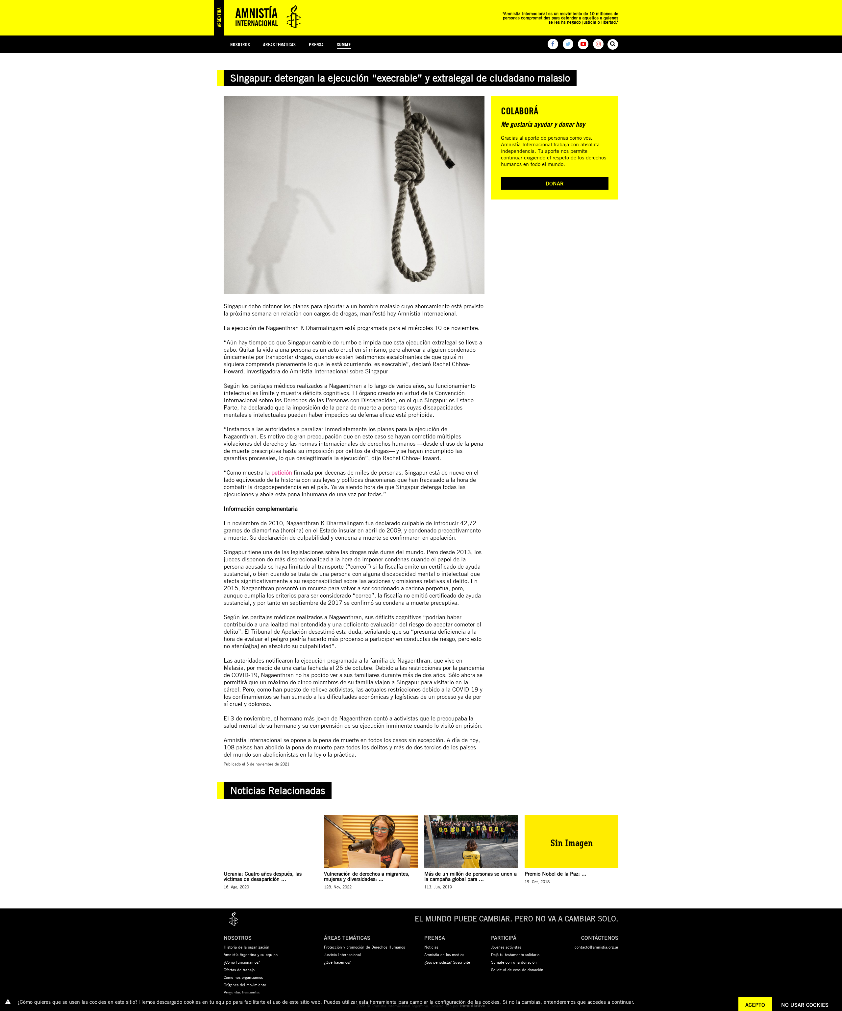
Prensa (316, 44)
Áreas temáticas (279, 44)
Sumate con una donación (514, 962)
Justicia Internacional (342, 954)
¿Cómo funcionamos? (242, 962)
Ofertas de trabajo (239, 969)
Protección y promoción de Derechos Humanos (364, 947)
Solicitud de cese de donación (517, 969)
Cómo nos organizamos (243, 977)
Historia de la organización (246, 947)
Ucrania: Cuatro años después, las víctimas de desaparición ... (263, 876)
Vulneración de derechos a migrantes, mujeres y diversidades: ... (366, 876)
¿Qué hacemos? (337, 962)
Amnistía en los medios (444, 954)
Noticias (431, 947)
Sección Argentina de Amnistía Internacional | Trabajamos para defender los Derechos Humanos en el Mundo (260, 17)
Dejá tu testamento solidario (515, 954)
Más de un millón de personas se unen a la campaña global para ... (470, 876)
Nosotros (240, 44)
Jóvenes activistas (506, 947)
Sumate (344, 44)
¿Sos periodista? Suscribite (447, 962)
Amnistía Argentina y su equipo (251, 954)
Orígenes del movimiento (245, 984)
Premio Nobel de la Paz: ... (555, 873)
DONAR (555, 183)
